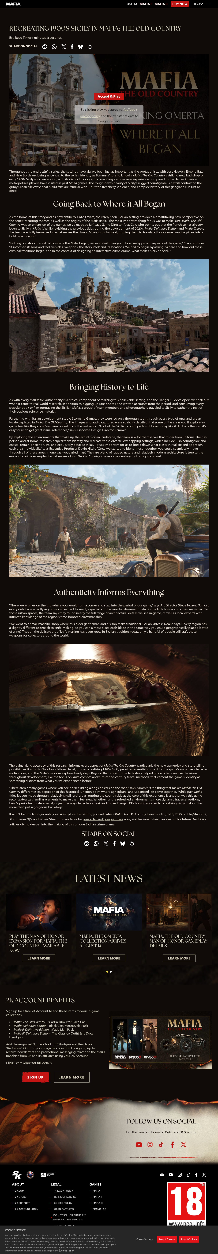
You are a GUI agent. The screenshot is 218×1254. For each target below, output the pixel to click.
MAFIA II (146, 4)
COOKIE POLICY (63, 1203)
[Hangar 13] (30, 1175)
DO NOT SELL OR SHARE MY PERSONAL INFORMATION (69, 1217)
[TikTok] (161, 1144)
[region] (109, 1240)
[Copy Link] (89, 46)
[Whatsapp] (54, 46)
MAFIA (132, 4)
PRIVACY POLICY (63, 1190)
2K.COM (19, 1190)
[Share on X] (63, 46)
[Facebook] (172, 1145)
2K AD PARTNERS (64, 1209)
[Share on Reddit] (44, 46)
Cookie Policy (67, 1250)
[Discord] (162, 1175)
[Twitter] (183, 1144)
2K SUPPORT (22, 1203)
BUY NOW (180, 4)
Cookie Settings (144, 1239)
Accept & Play (109, 96)
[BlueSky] (80, 46)
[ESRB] (186, 1205)
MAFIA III (161, 4)
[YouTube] (139, 1145)
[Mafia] (13, 4)
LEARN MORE (39, 958)
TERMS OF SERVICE (65, 1196)
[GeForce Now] (48, 1175)
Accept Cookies (167, 1239)
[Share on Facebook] (72, 46)
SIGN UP (35, 1077)
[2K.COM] (17, 1175)
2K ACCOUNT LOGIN (26, 1209)
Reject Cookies (189, 1239)
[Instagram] (150, 1144)
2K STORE (20, 1196)
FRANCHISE (99, 1209)
